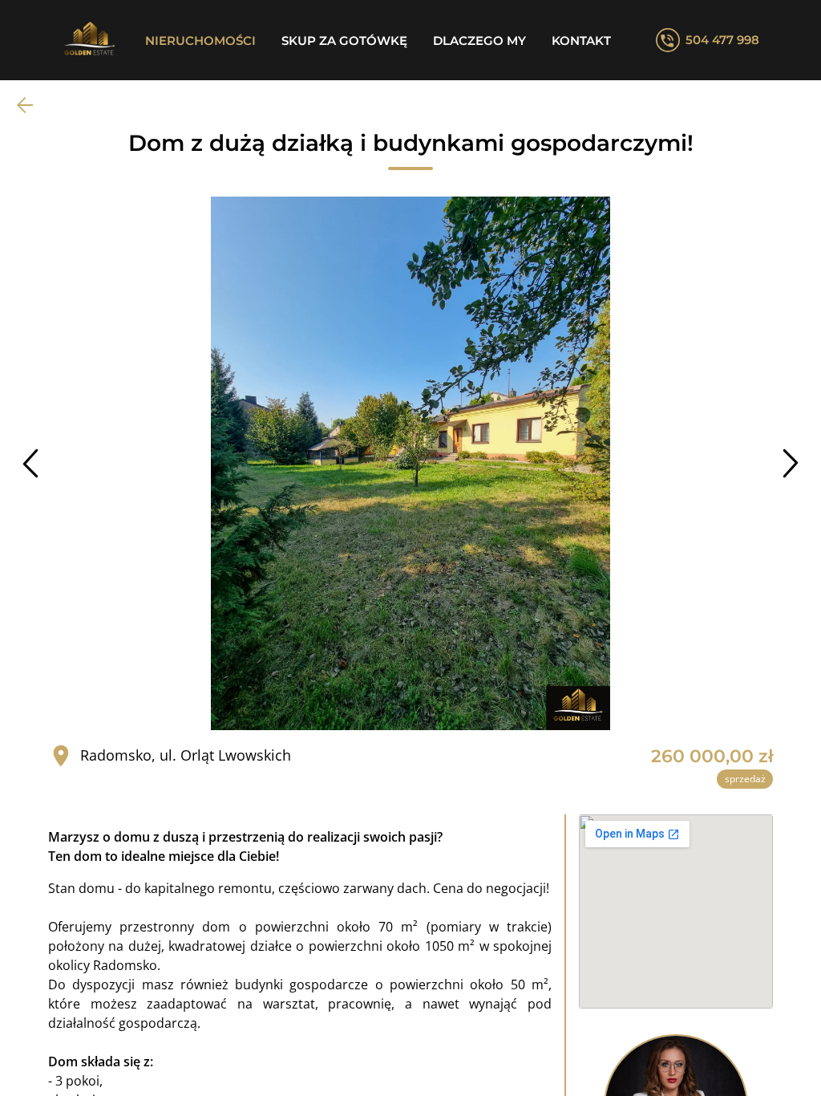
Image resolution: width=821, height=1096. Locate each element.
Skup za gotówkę (344, 40)
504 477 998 (722, 39)
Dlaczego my (479, 40)
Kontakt (581, 40)
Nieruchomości (200, 40)
